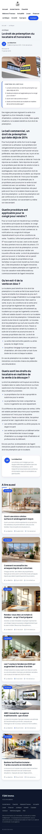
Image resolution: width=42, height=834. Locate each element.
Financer (36, 14)
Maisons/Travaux (8, 14)
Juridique (5, 18)
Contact (33, 18)
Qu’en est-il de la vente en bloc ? (17, 99)
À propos (22, 18)
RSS (24, 811)
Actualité (20, 14)
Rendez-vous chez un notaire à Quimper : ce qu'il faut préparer (18, 616)
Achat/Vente (15, 9)
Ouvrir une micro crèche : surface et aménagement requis (18, 517)
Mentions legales (15, 811)
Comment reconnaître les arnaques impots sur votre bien (18, 566)
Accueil (5, 9)
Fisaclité (25, 9)
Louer (28, 14)
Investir (14, 18)
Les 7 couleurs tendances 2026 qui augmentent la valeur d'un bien (19, 665)
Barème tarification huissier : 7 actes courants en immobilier (18, 763)
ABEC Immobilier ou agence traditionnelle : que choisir (16, 714)
